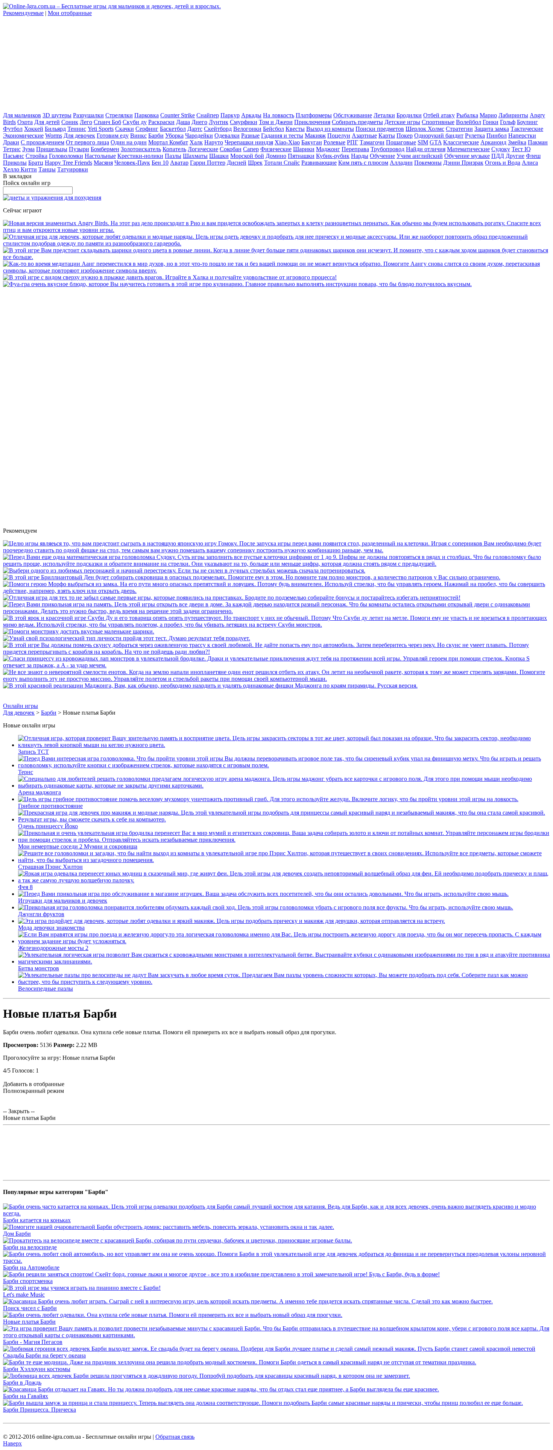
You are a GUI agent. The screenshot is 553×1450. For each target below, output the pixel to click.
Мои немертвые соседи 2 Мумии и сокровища (77, 846)
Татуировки (72, 169)
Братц (35, 162)
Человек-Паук (132, 162)
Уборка (174, 135)
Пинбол (496, 135)
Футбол (13, 129)
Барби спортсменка (28, 1281)
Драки (11, 142)
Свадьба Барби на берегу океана (44, 1355)
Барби (156, 135)
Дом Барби (17, 1233)
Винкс (138, 135)
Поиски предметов (380, 129)
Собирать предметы (357, 122)
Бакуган (311, 142)
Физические (276, 149)
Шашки (219, 156)
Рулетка (475, 135)
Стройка (36, 156)
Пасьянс (13, 156)
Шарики (303, 149)
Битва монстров (38, 968)
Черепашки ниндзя (249, 142)
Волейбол (468, 122)
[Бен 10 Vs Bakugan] (184, 570)
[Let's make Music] (82, 1288)
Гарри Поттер (207, 162)
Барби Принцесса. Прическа (39, 1409)
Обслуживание (352, 115)
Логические (203, 149)
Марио (488, 115)
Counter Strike (177, 115)
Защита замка (491, 129)
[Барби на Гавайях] (221, 1389)
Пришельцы (51, 149)
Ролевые (334, 142)
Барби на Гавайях (25, 1396)
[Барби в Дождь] (206, 1376)
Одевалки (227, 135)
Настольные (100, 156)
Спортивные (438, 122)
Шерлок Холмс (425, 129)
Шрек (255, 162)
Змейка (517, 142)
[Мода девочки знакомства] (231, 921)
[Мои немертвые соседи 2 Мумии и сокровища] (284, 839)
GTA (436, 142)
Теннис (76, 129)
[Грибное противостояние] (268, 799)
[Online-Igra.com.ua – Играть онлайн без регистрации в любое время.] (112, 6)
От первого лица (87, 142)
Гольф (507, 122)
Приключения (312, 122)
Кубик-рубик (332, 156)
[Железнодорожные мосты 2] (284, 941)
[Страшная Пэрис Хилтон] (284, 860)
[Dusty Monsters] (78, 631)
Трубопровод (387, 149)
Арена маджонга (39, 792)
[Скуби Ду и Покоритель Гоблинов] (276, 624)
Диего (199, 122)
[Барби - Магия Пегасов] (276, 1335)
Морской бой (247, 156)
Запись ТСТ (33, 751)
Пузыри (79, 149)
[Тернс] (284, 765)
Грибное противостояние (50, 806)
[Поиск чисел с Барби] (248, 1301)
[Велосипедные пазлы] (284, 982)
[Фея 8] (284, 880)
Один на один (129, 142)
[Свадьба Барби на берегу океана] (269, 1348)
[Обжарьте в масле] (237, 284)
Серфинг (146, 129)
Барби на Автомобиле (31, 1267)
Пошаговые (401, 142)
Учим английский (420, 156)
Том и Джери (276, 122)
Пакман (538, 142)
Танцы (47, 169)
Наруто (213, 142)
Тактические (526, 129)
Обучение (382, 156)
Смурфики (243, 122)
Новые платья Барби (29, 1321)
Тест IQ (521, 149)
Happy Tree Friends (68, 162)
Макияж (315, 135)
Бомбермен (105, 149)
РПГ (352, 142)
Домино (276, 156)
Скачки (124, 129)
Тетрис (12, 149)
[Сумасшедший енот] (276, 679)
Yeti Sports (101, 129)
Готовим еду (113, 135)
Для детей (47, 122)
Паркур (230, 115)
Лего (86, 122)
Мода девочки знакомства (51, 927)
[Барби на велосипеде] (177, 1240)
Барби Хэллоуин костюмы (36, 1369)
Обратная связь (174, 1436)
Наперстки (522, 135)
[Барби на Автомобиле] (276, 1261)
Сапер (251, 149)
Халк (196, 142)
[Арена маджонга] (284, 785)
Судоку (500, 149)
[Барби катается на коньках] (276, 1213)
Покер (405, 135)
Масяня (103, 162)
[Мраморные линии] (276, 257)
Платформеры (314, 115)
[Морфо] (276, 591)
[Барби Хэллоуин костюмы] (239, 1362)
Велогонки (247, 129)
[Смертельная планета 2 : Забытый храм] (276, 665)
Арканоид (493, 142)
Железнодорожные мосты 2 (53, 948)
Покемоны (428, 162)
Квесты (295, 129)
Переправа (355, 149)
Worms (53, 135)
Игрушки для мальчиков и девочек (62, 900)
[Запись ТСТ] (284, 745)
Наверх (12, 1443)
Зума (28, 149)
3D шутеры (57, 115)
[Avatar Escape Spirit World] (276, 270)
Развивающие (319, 162)
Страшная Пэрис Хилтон (50, 867)
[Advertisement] (59, 64)
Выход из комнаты (330, 129)
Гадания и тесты (282, 135)
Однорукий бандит (438, 135)
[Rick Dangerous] (231, 597)
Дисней (236, 162)
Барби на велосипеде (30, 1247)
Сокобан (231, 149)
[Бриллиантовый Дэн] (251, 577)
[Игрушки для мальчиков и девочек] (263, 894)
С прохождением (42, 142)
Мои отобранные (70, 13)
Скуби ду (135, 122)
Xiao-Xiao (287, 142)
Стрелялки (119, 115)
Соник (69, 122)
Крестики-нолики (140, 156)
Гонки (490, 122)
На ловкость (278, 115)
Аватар (179, 162)
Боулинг (527, 122)
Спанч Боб (107, 122)
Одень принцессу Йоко (48, 826)
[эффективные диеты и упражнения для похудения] (52, 197)
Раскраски (161, 122)
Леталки (384, 115)
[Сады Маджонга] (210, 685)
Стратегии (459, 129)
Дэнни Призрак (463, 162)
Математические (468, 149)
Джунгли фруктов (41, 914)
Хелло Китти (20, 169)
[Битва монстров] (284, 961)
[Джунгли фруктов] (265, 907)
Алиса (530, 162)
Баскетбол (173, 129)
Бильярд (55, 129)
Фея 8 (25, 887)
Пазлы (173, 156)
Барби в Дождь (22, 1382)
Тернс (25, 772)
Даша (183, 122)
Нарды (359, 156)
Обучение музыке (467, 156)
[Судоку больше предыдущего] (276, 564)
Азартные (364, 135)
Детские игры (402, 122)
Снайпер (207, 115)
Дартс (194, 129)
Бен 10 (160, 162)
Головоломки (66, 156)
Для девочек (79, 135)
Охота (25, 122)
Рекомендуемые (23, 13)
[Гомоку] (276, 550)
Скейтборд (218, 129)
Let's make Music (24, 1294)
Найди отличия (425, 149)
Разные (250, 135)
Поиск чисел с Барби (30, 1308)
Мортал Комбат (168, 142)
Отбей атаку (439, 115)
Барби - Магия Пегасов (32, 1342)
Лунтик (218, 122)
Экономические (23, 135)
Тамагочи (372, 142)
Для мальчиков (22, 115)
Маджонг (328, 149)
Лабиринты (513, 115)
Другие (515, 156)
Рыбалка (467, 115)
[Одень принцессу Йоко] (284, 819)
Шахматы (195, 156)
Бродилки (409, 115)
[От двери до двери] (276, 611)
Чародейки (199, 135)
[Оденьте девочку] (276, 243)
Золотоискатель (141, 149)
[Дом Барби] (168, 1227)
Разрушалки (88, 115)
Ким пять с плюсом (363, 162)
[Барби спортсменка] (221, 1274)
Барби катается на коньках (37, 1220)
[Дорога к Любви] (276, 651)
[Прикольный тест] (126, 638)
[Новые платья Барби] (172, 1315)
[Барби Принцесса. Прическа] (263, 1403)
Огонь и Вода (502, 162)
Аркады (251, 115)
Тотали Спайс (282, 162)
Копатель (174, 149)
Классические (461, 142)
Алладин (401, 162)
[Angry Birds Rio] (276, 230)
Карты (386, 135)
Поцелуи (338, 135)
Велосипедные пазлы (45, 988)
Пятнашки (301, 156)
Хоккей (33, 129)
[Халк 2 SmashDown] (170, 277)
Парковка (146, 115)
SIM (423, 142)
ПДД (497, 156)
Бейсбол (273, 129)
